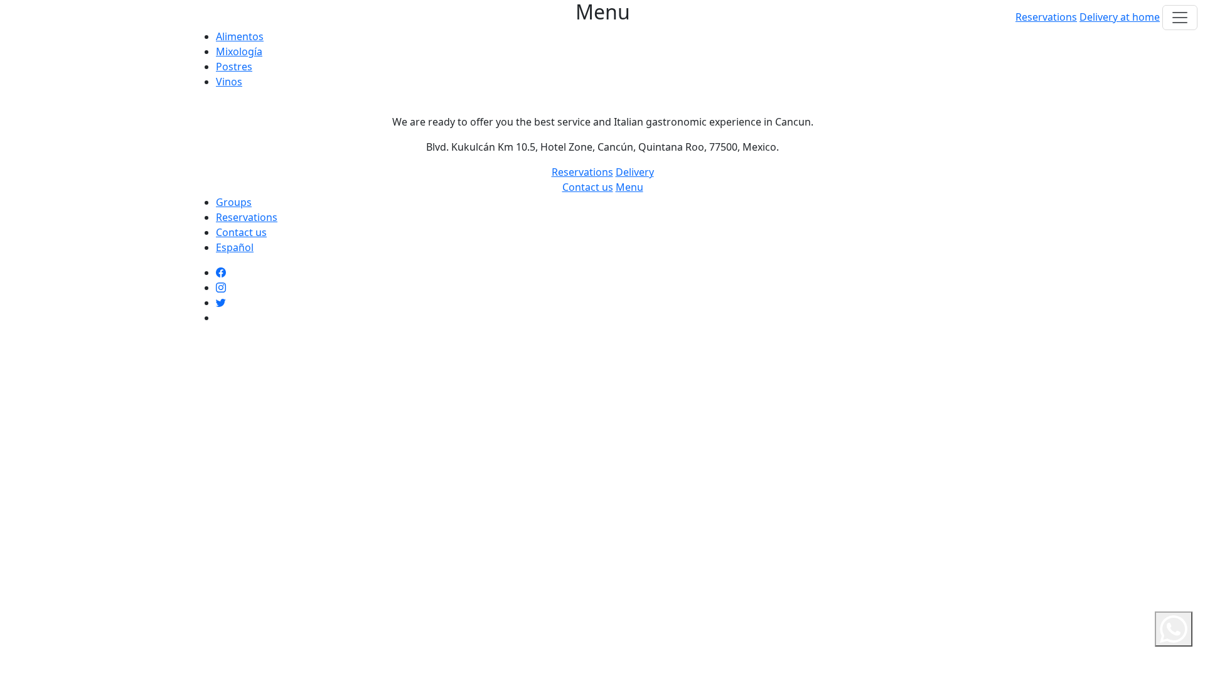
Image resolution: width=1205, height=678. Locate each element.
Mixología (239, 51)
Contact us (587, 187)
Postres (234, 66)
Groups (234, 202)
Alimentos (240, 36)
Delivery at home (1119, 17)
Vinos (229, 82)
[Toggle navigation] (1179, 17)
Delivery (635, 172)
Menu (629, 187)
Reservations (1046, 17)
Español (235, 247)
